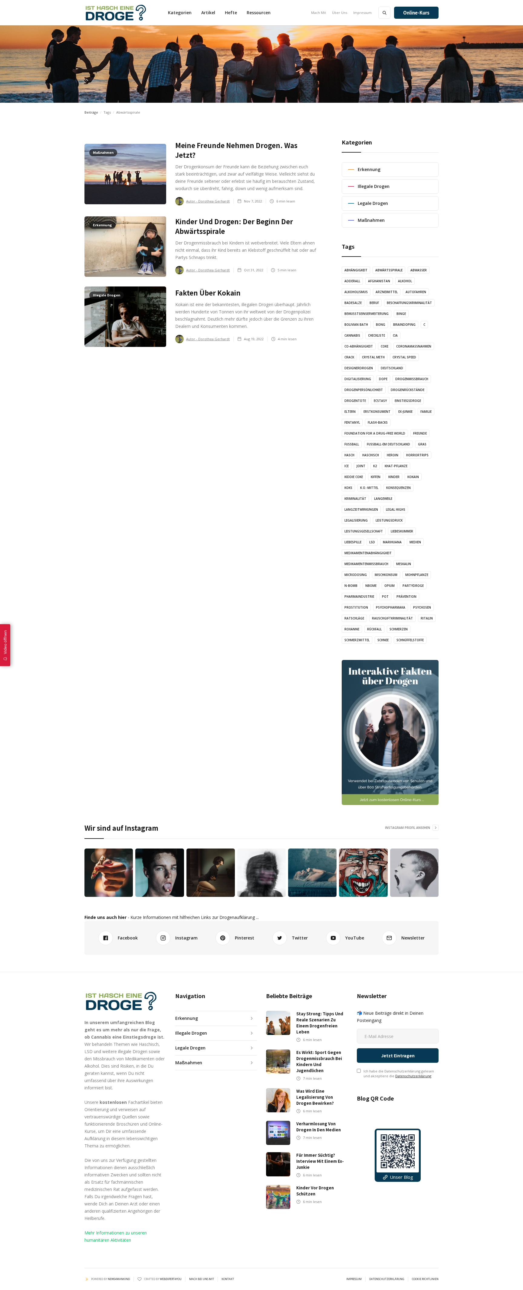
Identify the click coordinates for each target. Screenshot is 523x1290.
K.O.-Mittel (369, 488)
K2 (375, 466)
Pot (385, 596)
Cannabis (352, 335)
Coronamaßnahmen (413, 346)
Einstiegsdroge (408, 401)
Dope (383, 379)
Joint (361, 466)
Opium (389, 586)
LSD (372, 542)
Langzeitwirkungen (361, 509)
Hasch (349, 455)
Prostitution (356, 607)
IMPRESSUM (354, 1279)
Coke (384, 346)
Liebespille (352, 542)
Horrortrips (417, 455)
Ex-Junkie (405, 411)
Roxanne (351, 629)
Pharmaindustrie (359, 596)
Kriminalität (355, 498)
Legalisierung (356, 520)
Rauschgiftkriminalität (392, 618)
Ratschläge (354, 618)
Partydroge (413, 586)
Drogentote (355, 401)
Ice (346, 466)
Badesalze (353, 303)
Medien (415, 542)
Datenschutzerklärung (413, 1076)
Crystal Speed (404, 357)
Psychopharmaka (390, 607)
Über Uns (339, 12)
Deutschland (392, 368)
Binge (401, 314)
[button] (179, 13)
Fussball (351, 444)
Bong (380, 324)
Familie (426, 411)
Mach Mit (318, 12)
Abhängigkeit (355, 270)
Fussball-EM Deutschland (388, 444)
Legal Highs (395, 509)
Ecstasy (380, 401)
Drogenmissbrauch (411, 379)
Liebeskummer (402, 531)
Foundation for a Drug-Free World (374, 433)
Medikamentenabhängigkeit (368, 553)
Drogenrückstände (407, 390)
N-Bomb (350, 586)
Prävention (406, 596)
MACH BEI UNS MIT (201, 1279)
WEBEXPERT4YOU (171, 1279)
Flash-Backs (378, 422)
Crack (349, 357)
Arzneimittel (387, 292)
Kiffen (375, 477)
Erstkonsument (376, 411)
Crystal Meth (373, 357)
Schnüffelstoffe (410, 640)
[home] (115, 12)
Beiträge (91, 112)
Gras (422, 444)
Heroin (392, 455)
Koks (348, 488)
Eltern (350, 411)
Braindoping (404, 324)
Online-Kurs (416, 12)
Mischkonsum (386, 575)
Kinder (394, 477)
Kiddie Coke (353, 477)
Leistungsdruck (389, 520)
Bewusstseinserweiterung (366, 314)
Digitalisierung (357, 379)
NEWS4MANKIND (119, 1279)
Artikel (208, 12)
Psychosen (422, 607)
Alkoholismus (356, 292)
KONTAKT (228, 1279)
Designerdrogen (358, 368)
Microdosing (355, 575)
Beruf (374, 303)
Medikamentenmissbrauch (366, 564)
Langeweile (383, 498)
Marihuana (392, 542)
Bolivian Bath (356, 324)
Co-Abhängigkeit (358, 346)
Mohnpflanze (416, 575)
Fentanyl (352, 422)
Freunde (420, 433)
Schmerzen (399, 629)
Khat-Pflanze (396, 466)
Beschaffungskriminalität (409, 303)
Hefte (231, 12)
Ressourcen (259, 12)
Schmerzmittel (357, 640)
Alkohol (405, 281)
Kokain (413, 477)
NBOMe (371, 586)
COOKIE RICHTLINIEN (425, 1279)
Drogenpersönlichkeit (363, 390)
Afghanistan (379, 281)
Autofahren (416, 292)
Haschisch (370, 455)
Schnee (383, 640)
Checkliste (376, 335)
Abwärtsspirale (389, 270)
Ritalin (427, 618)
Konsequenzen (398, 488)
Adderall (352, 281)
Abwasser (418, 270)
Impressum (362, 12)
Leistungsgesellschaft (363, 531)
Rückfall (374, 629)
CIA (395, 335)
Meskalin (403, 564)
